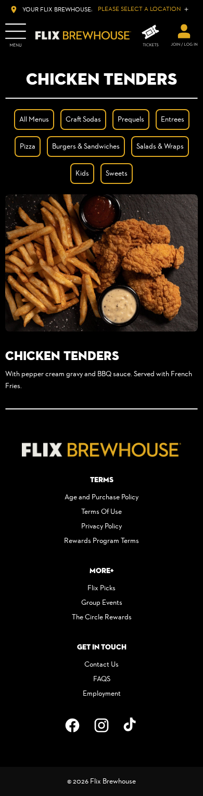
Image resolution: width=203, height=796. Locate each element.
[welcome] (184, 35)
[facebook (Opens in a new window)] (72, 725)
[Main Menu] (15, 35)
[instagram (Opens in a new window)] (101, 725)
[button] (101, 262)
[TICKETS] (150, 35)
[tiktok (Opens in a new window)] (130, 725)
